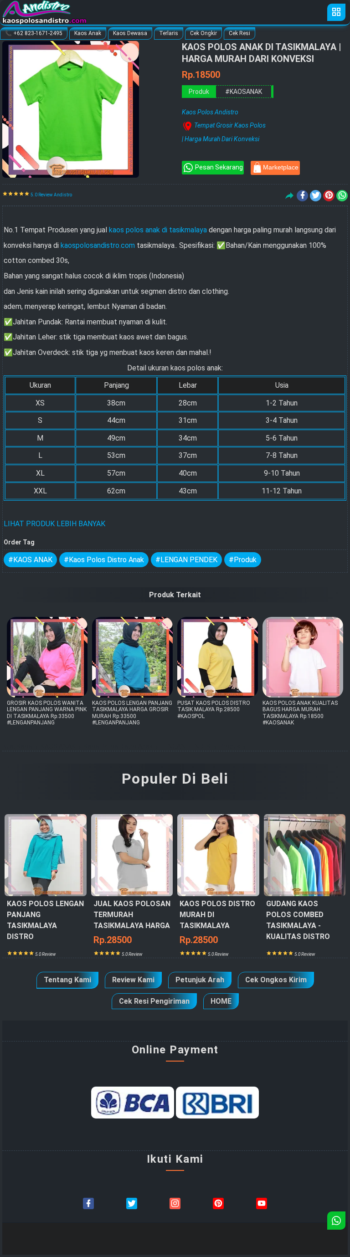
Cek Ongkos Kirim (276, 979)
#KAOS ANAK (30, 559)
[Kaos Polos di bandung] (131, 1203)
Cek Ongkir (203, 33)
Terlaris (168, 33)
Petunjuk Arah (199, 979)
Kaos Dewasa (130, 33)
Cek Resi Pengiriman (154, 1001)
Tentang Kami (67, 979)
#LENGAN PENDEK (186, 559)
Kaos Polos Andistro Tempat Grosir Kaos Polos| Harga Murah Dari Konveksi (224, 125)
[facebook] (302, 195)
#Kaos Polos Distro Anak (104, 559)
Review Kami (133, 979)
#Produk (243, 559)
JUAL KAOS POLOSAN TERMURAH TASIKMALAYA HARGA (131, 922)
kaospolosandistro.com (98, 245)
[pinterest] (329, 195)
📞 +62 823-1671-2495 (33, 33)
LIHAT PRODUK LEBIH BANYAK (54, 523)
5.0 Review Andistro (51, 194)
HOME (221, 1001)
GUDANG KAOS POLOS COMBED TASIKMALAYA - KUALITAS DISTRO (298, 927)
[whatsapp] (342, 195)
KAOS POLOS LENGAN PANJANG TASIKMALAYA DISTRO (45, 927)
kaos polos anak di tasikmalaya (158, 230)
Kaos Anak (87, 33)
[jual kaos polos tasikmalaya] (88, 1203)
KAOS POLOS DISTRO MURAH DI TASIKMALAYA (217, 922)
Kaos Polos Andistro (149, 1238)
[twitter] (315, 195)
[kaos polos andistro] (218, 1203)
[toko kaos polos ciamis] (175, 1203)
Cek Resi (239, 33)
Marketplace (281, 167)
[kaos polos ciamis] (261, 1203)
